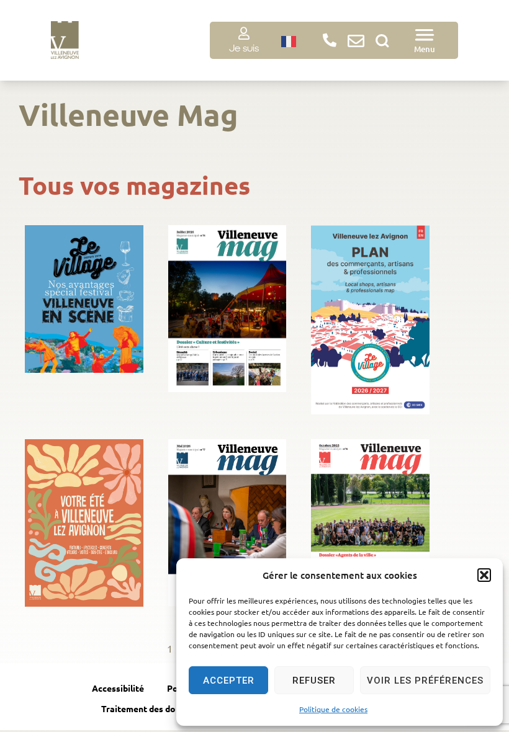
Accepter (228, 680)
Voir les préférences (425, 680)
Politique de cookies (333, 709)
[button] (484, 575)
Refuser (314, 680)
